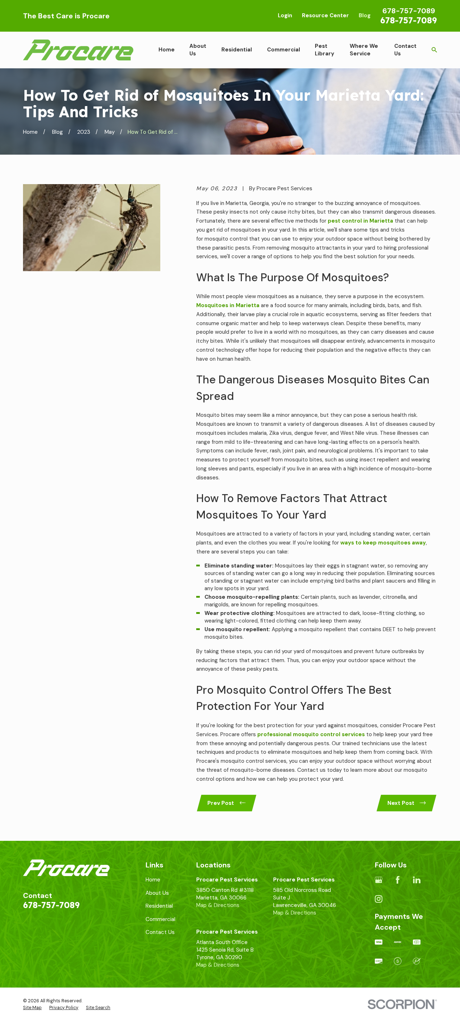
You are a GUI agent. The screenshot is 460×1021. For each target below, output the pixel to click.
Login (285, 15)
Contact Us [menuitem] (405, 49)
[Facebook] (397, 880)
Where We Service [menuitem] (364, 49)
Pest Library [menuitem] (324, 49)
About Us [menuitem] (197, 49)
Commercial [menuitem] (283, 49)
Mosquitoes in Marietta (227, 305)
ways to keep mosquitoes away (383, 542)
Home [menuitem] (166, 49)
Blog (365, 15)
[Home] (78, 50)
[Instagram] (378, 899)
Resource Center (325, 15)
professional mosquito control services (311, 734)
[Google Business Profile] (378, 880)
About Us (157, 893)
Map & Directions (217, 905)
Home (153, 879)
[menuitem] (32, 1008)
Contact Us (160, 932)
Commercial (160, 919)
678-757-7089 (408, 20)
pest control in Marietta (360, 220)
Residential (159, 906)
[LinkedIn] (416, 880)
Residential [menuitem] (236, 49)
